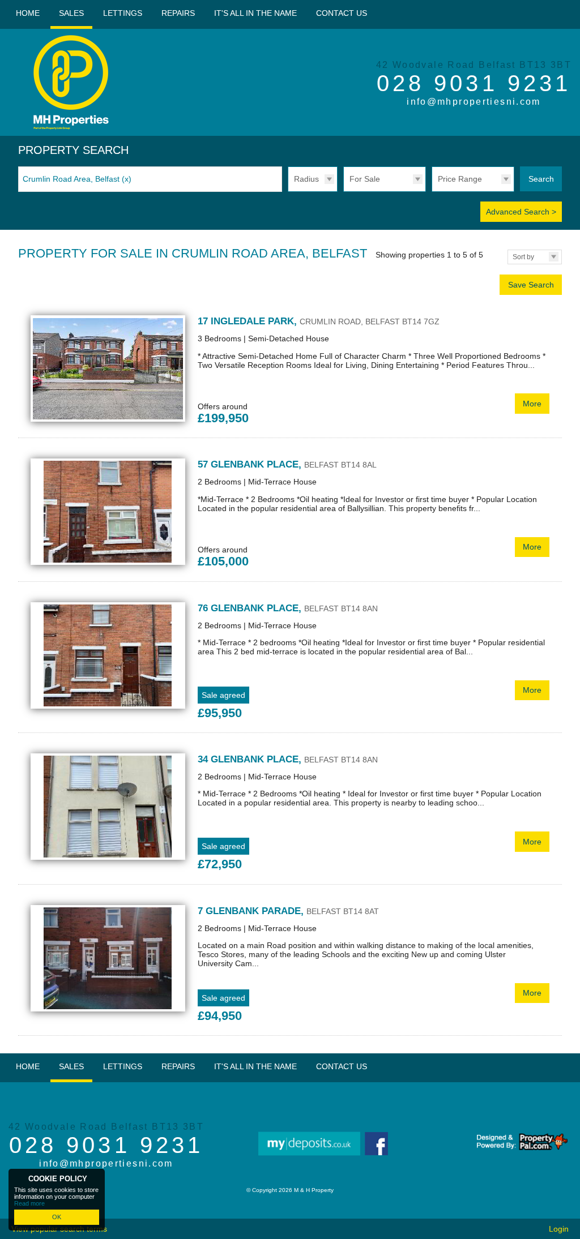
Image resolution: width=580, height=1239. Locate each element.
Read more (29, 1203)
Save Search (531, 284)
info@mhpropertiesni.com (474, 101)
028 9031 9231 (474, 83)
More (532, 403)
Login (559, 1228)
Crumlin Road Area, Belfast (77, 178)
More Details (290, 370)
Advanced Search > (521, 211)
